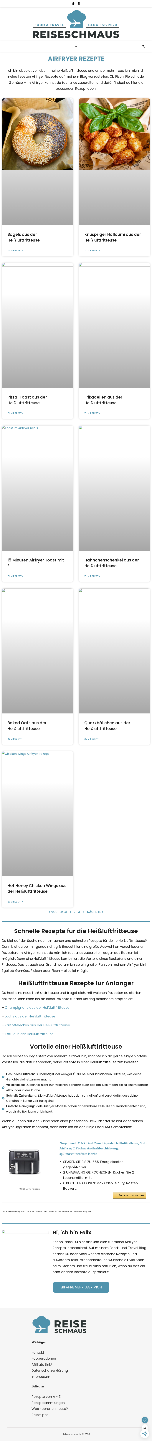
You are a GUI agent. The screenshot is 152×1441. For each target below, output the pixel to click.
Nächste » (95, 912)
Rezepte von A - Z (46, 1396)
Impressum (41, 1376)
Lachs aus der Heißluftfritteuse (30, 1016)
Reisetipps (40, 1414)
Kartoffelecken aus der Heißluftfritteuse (38, 1025)
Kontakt (38, 1352)
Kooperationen (44, 1358)
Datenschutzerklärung (50, 1370)
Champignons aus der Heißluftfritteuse (37, 1007)
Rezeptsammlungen (48, 1402)
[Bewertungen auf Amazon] (29, 1184)
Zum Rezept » (15, 250)
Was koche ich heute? (50, 1408)
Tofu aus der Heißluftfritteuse (29, 1034)
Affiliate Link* (42, 1364)
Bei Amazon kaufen (131, 1195)
